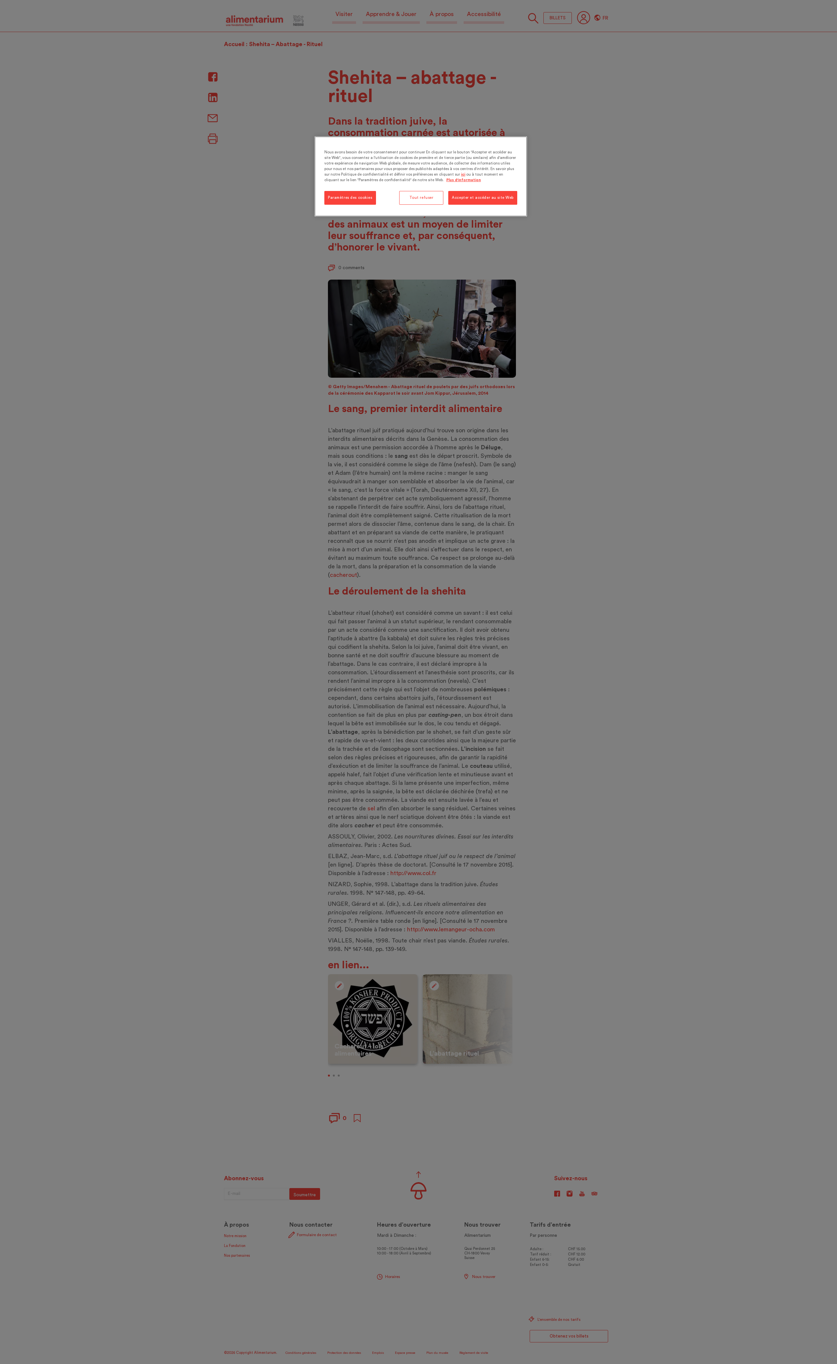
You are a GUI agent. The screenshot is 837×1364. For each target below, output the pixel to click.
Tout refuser (421, 197)
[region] (421, 176)
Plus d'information (463, 180)
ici (463, 174)
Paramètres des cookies (350, 197)
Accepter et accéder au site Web (483, 197)
